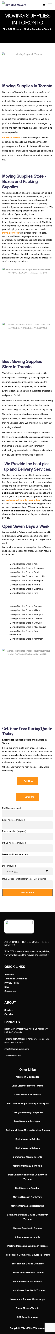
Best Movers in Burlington (27, 1121)
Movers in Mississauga (27, 1076)
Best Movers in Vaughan (27, 1188)
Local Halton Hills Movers (27, 1094)
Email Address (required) (13, 819)
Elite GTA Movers (11, 137)
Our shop (9, 1014)
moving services (10, 232)
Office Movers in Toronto (27, 1237)
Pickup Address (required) (14, 842)
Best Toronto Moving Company (28, 1263)
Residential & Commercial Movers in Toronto (27, 1254)
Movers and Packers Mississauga (27, 1299)
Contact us (10, 991)
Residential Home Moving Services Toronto (27, 1130)
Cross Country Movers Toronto (28, 1272)
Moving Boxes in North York (27, 1196)
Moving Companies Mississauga (27, 1205)
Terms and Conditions (15, 978)
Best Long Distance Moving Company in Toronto (27, 1217)
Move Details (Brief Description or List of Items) (24, 878)
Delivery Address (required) (15, 854)
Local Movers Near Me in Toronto (28, 1290)
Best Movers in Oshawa (27, 1148)
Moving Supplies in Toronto (27, 1228)
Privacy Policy (11, 982)
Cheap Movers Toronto (27, 1308)
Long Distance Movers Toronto (27, 1085)
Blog (6, 986)
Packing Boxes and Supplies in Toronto (27, 1245)
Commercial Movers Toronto (27, 1156)
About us (9, 974)
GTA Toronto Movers (27, 1317)
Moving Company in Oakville (27, 1165)
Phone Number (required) (14, 831)
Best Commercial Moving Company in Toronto (27, 1177)
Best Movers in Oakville (27, 1139)
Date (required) (9, 865)
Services (8, 1010)
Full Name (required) (12, 808)
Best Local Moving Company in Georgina (27, 1103)
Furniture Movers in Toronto (27, 1281)
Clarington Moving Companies (27, 1112)
